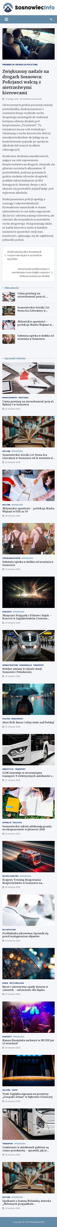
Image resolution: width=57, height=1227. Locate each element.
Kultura (6, 451)
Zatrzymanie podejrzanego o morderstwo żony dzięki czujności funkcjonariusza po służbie (31, 273)
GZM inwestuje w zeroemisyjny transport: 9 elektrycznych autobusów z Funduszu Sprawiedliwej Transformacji (27, 776)
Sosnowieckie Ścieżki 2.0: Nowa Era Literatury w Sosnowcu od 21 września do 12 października (35, 312)
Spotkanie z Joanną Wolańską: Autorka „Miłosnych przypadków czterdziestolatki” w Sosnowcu (26, 1204)
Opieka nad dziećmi (11, 558)
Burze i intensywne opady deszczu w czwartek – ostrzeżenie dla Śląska (25, 988)
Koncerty (7, 611)
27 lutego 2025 (12, 98)
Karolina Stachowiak (32, 98)
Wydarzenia (17, 451)
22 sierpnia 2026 (12, 676)
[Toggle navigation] (6, 19)
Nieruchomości (9, 397)
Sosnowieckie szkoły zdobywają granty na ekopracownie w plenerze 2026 (27, 828)
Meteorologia (17, 983)
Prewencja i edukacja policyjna (20, 64)
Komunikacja (25, 665)
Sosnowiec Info (37, 1222)
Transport (38, 665)
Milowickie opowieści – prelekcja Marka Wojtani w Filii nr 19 (34, 324)
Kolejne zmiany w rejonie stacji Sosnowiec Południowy (22, 670)
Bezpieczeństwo (10, 876)
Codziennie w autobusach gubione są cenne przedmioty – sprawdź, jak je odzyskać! (25, 1150)
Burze (5, 983)
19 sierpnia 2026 (12, 1208)
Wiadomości (17, 718)
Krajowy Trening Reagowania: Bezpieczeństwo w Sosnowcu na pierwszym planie (22, 883)
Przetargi (23, 397)
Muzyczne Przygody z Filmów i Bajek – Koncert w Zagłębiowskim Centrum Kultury (26, 618)
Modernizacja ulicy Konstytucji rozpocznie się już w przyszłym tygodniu (24, 255)
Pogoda (6, 718)
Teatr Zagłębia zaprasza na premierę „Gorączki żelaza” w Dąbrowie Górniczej (27, 1095)
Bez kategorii (9, 929)
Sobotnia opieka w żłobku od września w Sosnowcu (35, 337)
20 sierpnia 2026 (12, 833)
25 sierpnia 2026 (12, 408)
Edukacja (6, 822)
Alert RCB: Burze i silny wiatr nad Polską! (28, 722)
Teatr (14, 1090)
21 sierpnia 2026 (12, 780)
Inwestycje (7, 769)
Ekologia (17, 822)
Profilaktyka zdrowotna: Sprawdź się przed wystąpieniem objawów (25, 935)
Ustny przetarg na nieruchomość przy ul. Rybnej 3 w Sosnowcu (31, 296)
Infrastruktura (10, 665)
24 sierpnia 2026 (12, 515)
